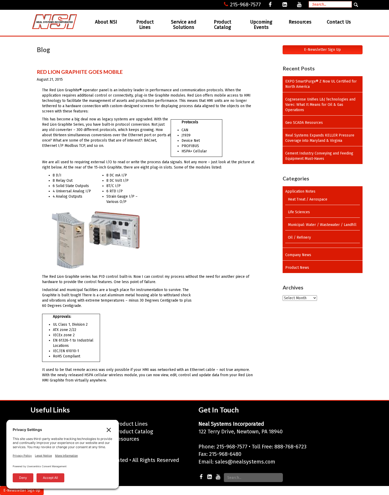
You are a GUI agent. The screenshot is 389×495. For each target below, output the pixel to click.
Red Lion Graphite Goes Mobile (80, 72)
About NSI (106, 22)
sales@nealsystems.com (245, 461)
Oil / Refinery (299, 237)
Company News (298, 255)
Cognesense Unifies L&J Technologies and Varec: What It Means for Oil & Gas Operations (320, 104)
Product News (297, 267)
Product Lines (145, 24)
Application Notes (300, 191)
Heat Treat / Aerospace (307, 199)
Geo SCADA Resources (304, 122)
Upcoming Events (261, 24)
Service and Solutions (183, 24)
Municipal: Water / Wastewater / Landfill (322, 224)
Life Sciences (299, 212)
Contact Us (339, 22)
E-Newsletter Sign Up (322, 49)
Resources (300, 22)
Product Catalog (222, 24)
